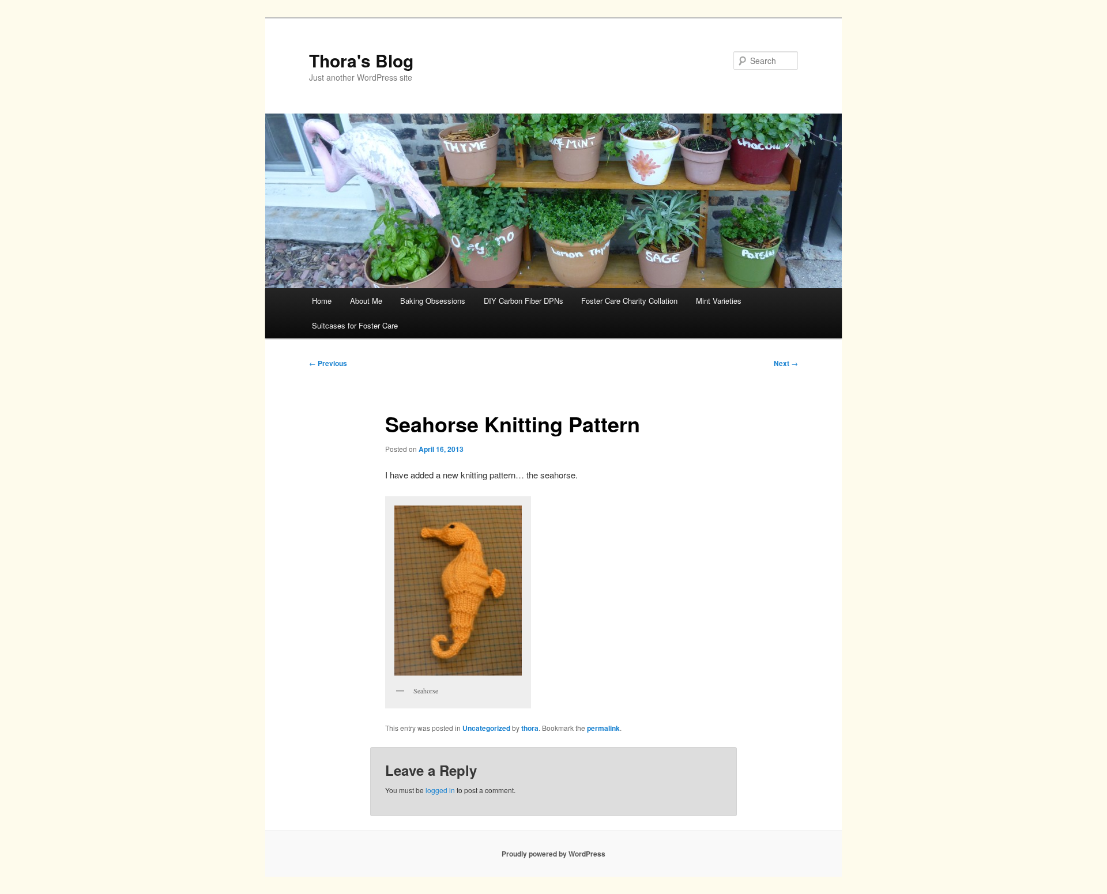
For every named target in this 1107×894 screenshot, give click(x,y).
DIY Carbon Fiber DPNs (523, 300)
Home (322, 300)
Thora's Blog (361, 60)
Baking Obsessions (432, 300)
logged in (440, 790)
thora (530, 728)
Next (786, 363)
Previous (328, 363)
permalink (603, 728)
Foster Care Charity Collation (629, 300)
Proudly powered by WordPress (553, 853)
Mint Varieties (718, 300)
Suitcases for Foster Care (355, 325)
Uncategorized (486, 728)
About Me (366, 300)
